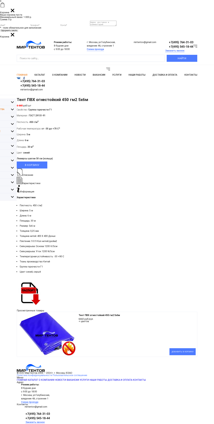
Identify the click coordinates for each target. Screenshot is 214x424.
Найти (182, 58)
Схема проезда (95, 49)
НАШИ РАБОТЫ (137, 75)
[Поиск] (160, 58)
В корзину (32, 165)
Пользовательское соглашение (70, 375)
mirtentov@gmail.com (145, 42)
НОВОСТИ (80, 75)
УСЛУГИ (116, 75)
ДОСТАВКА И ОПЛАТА (164, 75)
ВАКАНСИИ (99, 75)
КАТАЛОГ (40, 75)
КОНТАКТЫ (190, 75)
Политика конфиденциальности (34, 375)
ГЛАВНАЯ (22, 75)
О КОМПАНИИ (59, 75)
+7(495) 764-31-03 (181, 42)
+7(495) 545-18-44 (181, 46)
